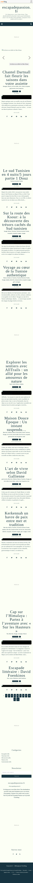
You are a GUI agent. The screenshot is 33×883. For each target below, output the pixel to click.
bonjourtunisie (18, 280)
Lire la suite (16, 112)
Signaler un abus (7, 872)
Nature (9, 86)
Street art (9, 277)
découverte (27, 529)
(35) (5, 756)
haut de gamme (19, 88)
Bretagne (5, 86)
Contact (30, 870)
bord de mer (22, 434)
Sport (11, 384)
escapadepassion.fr (16, 9)
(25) (5, 760)
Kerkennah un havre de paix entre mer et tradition (16, 519)
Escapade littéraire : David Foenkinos (16, 672)
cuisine (23, 86)
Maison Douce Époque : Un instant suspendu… (16, 424)
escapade (27, 86)
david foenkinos (22, 678)
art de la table (15, 86)
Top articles (25, 870)
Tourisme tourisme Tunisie (16, 181)
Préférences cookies (16, 874)
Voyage (5, 231)
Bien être (5, 432)
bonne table (15, 434)
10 (29, 695)
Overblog (24, 866)
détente (4, 531)
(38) (5, 754)
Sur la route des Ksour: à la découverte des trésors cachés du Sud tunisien (16, 221)
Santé (14, 384)
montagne (17, 282)
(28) (6, 758)
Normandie (19, 432)
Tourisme (14, 231)
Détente (10, 432)
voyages (23, 233)
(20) (6, 762)
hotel (24, 436)
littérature (15, 678)
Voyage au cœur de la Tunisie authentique (16, 271)
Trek (7, 633)
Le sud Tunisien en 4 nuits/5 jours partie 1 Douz (16, 174)
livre (8, 678)
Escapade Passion (17, 795)
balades (8, 280)
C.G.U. (13, 872)
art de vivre (9, 434)
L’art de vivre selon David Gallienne (16, 472)
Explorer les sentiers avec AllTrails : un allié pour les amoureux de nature (16, 371)
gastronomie (12, 88)
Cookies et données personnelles (22, 872)
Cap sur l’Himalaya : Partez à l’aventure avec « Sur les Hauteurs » (16, 621)
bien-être (12, 280)
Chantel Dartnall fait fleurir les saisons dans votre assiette (16, 78)
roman (11, 678)
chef (20, 86)
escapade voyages (17, 233)
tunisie (29, 531)
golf (14, 282)
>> (18, 699)
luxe (28, 481)
